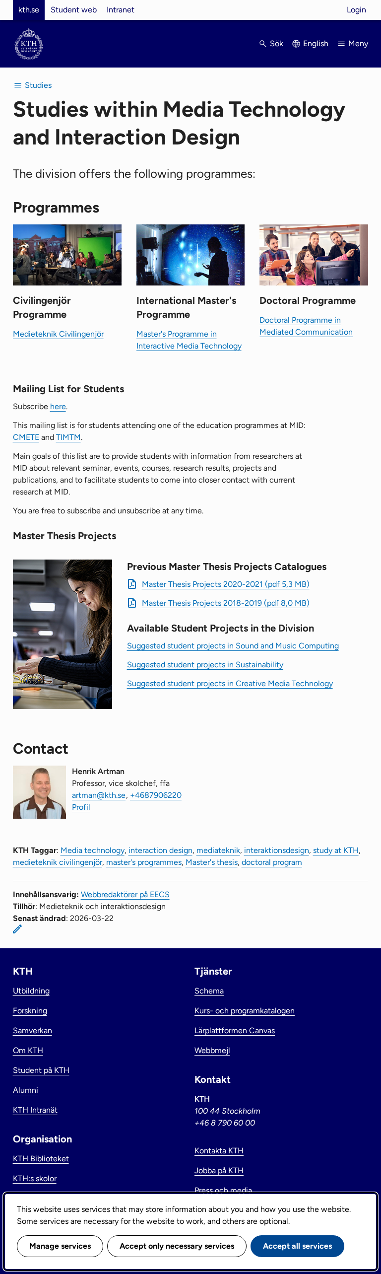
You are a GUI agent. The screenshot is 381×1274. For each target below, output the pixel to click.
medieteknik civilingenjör (57, 862)
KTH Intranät (35, 1110)
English (315, 43)
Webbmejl (212, 1050)
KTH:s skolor (35, 1178)
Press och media (223, 1190)
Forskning (30, 1010)
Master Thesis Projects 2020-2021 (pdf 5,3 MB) (226, 584)
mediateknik (218, 850)
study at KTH (336, 850)
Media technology (93, 850)
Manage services (60, 1246)
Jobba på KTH (219, 1170)
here (58, 406)
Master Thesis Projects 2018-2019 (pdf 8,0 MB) (226, 603)
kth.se (28, 9)
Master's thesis (212, 862)
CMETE (26, 437)
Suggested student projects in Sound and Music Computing (233, 645)
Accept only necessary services (177, 1246)
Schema (209, 990)
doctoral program (272, 862)
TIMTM (68, 437)
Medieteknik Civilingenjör (58, 334)
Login (356, 9)
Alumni (25, 1090)
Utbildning (31, 990)
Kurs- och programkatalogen (244, 1010)
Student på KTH (41, 1070)
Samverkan (32, 1030)
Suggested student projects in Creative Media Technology (230, 683)
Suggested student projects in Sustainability (205, 664)
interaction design (160, 850)
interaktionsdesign (276, 850)
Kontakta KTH (219, 1150)
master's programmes (144, 862)
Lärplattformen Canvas (234, 1030)
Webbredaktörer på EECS (125, 894)
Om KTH (28, 1050)
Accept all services (297, 1246)
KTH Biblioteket (41, 1158)
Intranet (120, 9)
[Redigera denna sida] (17, 928)
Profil (81, 807)
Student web (74, 9)
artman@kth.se (99, 795)
